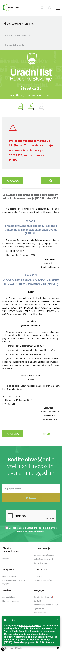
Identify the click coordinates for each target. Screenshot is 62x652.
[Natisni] (50, 180)
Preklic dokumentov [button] (15, 44)
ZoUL (27, 145)
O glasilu (6, 558)
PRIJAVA (31, 497)
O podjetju (38, 597)
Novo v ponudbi (9, 576)
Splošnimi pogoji (35, 527)
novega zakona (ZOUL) (30, 625)
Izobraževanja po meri (43, 559)
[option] (31, 88)
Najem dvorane (40, 563)
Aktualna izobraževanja (44, 555)
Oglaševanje (39, 608)
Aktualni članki (8, 597)
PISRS (13, 160)
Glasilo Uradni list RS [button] (16, 35)
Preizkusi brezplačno (43, 580)
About (48, 597)
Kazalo (14, 180)
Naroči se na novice (10, 601)
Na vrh (47, 433)
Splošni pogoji (40, 612)
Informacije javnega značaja (46, 604)
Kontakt (37, 601)
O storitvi (38, 576)
